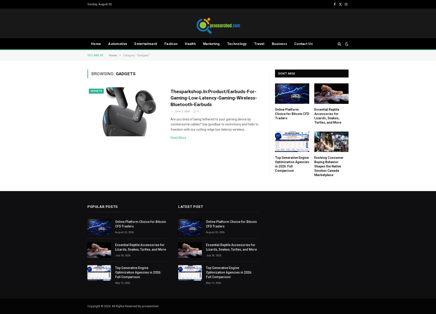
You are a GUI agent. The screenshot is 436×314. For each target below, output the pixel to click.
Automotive (117, 44)
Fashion (171, 44)
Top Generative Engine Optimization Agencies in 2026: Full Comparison (292, 164)
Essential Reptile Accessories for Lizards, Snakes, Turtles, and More (327, 116)
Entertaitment (145, 44)
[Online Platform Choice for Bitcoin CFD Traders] (292, 93)
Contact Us (303, 44)
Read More (178, 138)
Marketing (211, 44)
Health (190, 44)
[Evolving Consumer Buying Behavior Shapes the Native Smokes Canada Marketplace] (331, 142)
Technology (237, 44)
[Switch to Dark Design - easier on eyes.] (346, 44)
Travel (259, 44)
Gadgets (96, 91)
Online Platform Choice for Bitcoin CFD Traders (292, 114)
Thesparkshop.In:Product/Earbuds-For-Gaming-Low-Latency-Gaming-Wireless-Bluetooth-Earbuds (214, 98)
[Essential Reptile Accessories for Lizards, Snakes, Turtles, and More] (331, 93)
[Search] (339, 44)
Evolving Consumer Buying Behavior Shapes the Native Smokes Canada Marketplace (329, 166)
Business (279, 44)
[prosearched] (218, 23)
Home (96, 44)
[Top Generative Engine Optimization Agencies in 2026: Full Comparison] (292, 142)
